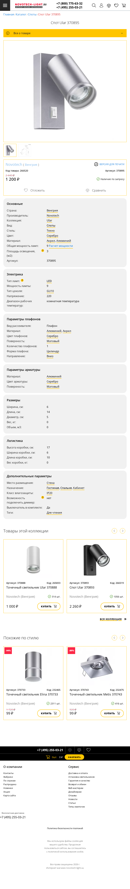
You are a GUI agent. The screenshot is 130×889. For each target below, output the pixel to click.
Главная (8, 14)
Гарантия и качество (79, 780)
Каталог (21, 14)
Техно (51, 230)
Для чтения (54, 512)
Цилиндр (53, 351)
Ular (49, 220)
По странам (9, 780)
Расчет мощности (61, 246)
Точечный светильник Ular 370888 (31, 587)
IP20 (49, 493)
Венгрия (31, 165)
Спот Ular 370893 (82, 587)
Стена (51, 483)
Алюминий (63, 241)
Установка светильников (81, 776)
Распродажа (9, 784)
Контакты (8, 773)
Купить (46, 606)
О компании (12, 767)
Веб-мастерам (75, 788)
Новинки (8, 788)
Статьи (72, 802)
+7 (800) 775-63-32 (69, 3)
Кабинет (78, 488)
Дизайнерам (75, 791)
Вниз (50, 356)
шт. (54, 757)
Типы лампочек (76, 806)
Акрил (51, 241)
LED (49, 281)
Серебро (52, 236)
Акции (6, 791)
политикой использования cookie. (66, 851)
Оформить (74, 757)
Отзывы (72, 795)
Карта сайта (9, 795)
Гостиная (53, 488)
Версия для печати (112, 164)
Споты (32, 14)
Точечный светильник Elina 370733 (32, 694)
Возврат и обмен (77, 784)
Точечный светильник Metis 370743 (96, 694)
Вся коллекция (111, 619)
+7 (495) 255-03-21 (69, 7)
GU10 (50, 291)
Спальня (66, 488)
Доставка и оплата (78, 773)
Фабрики (8, 776)
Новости (72, 799)
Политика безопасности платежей (65, 828)
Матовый (53, 341)
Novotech (14, 164)
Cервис (73, 767)
